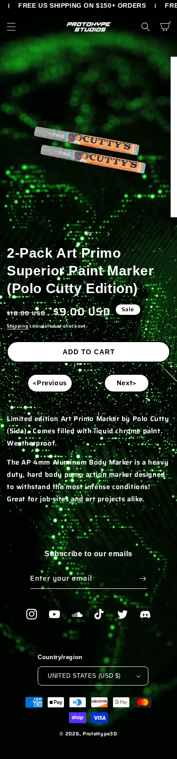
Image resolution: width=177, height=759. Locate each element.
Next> (127, 382)
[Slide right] (108, 234)
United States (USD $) (84, 675)
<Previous (49, 382)
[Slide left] (69, 234)
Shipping (18, 326)
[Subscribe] (143, 578)
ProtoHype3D (100, 734)
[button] (11, 27)
